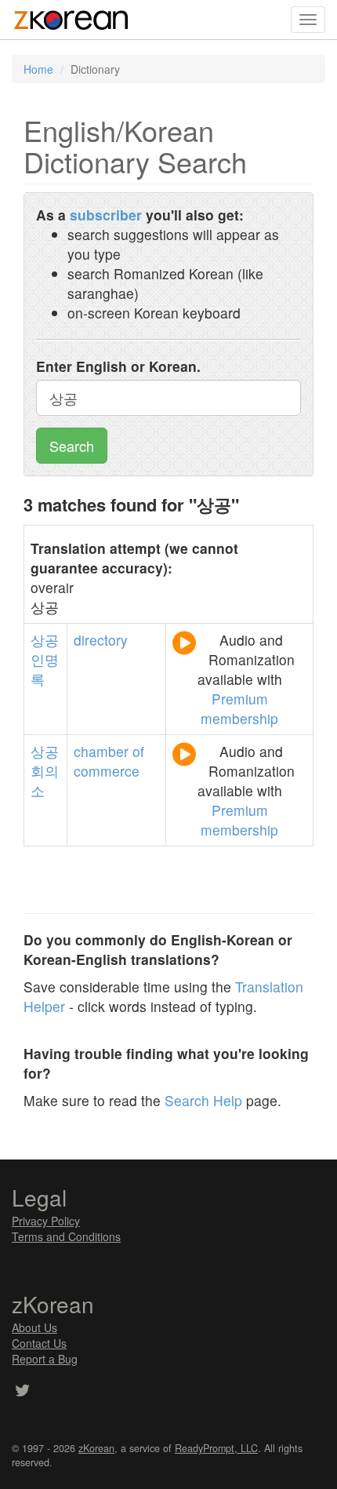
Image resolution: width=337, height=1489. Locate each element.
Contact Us (39, 1343)
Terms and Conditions (66, 1236)
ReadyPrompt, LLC (216, 1448)
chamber (101, 751)
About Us (34, 1327)
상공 (45, 640)
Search (71, 445)
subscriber (106, 214)
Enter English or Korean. (118, 366)
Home (38, 69)
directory (101, 640)
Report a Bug (45, 1359)
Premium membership (239, 708)
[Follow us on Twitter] (22, 1392)
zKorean (96, 1448)
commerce (107, 771)
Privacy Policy (46, 1221)
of (138, 751)
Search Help (203, 1100)
